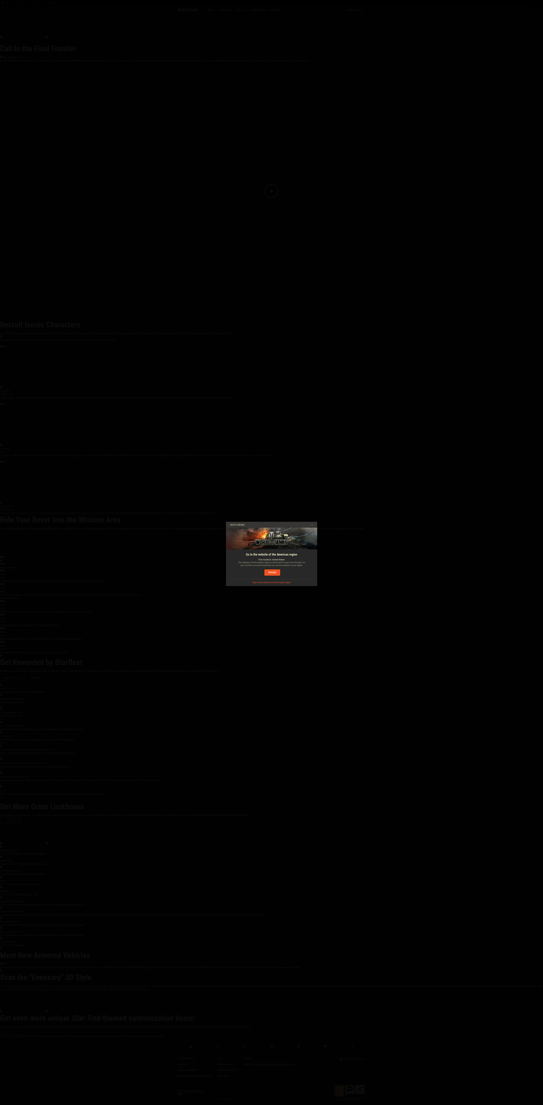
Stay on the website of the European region (271, 582)
